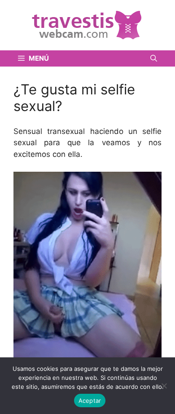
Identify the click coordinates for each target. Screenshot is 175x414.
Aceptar (90, 400)
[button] (153, 58)
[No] (163, 385)
